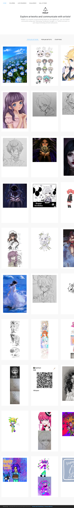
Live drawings (22, 3)
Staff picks (58, 39)
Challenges (32, 3)
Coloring (12, 3)
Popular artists (46, 39)
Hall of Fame (43, 3)
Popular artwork (32, 39)
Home (4, 3)
